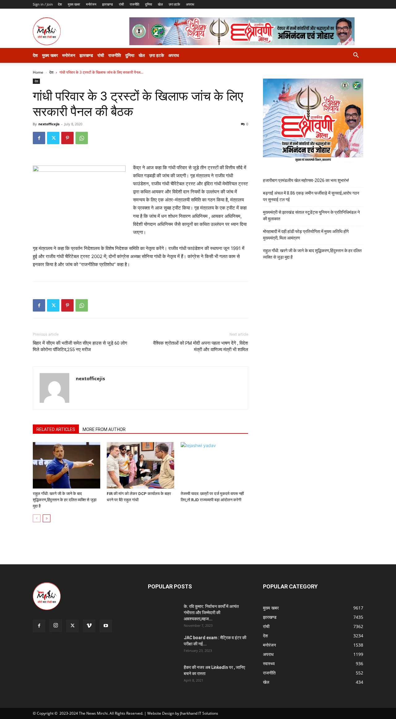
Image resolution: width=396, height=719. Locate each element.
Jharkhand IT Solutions (199, 713)
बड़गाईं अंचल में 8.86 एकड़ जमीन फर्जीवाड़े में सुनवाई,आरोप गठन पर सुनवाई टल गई (311, 196)
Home (38, 72)
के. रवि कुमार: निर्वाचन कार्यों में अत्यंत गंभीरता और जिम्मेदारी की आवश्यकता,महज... (211, 612)
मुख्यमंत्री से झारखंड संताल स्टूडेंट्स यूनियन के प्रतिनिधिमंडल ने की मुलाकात (311, 215)
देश (60, 4)
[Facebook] (39, 138)
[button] (355, 56)
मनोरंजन (91, 4)
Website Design (160, 713)
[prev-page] (37, 518)
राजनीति (134, 4)
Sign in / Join (43, 4)
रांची (121, 4)
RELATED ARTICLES (56, 429)
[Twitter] (53, 138)
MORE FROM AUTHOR (104, 429)
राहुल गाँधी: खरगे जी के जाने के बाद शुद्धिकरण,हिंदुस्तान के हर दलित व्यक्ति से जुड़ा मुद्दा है (65, 499)
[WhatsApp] (81, 138)
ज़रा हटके (174, 4)
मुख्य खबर (74, 4)
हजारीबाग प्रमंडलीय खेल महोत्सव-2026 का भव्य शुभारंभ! (306, 180)
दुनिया (148, 4)
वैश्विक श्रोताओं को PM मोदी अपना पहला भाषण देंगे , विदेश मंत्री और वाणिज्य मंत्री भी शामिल (200, 346)
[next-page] (46, 518)
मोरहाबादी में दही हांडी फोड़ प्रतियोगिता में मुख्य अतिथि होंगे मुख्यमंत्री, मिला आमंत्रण (306, 234)
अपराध (190, 4)
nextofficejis (48, 124)
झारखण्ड (107, 4)
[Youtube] (106, 626)
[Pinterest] (67, 138)
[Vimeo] (89, 626)
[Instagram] (56, 625)
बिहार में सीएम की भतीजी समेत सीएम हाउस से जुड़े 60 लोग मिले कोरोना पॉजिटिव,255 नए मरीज (80, 346)
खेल (160, 4)
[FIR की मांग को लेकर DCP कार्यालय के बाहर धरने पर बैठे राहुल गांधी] (140, 465)
